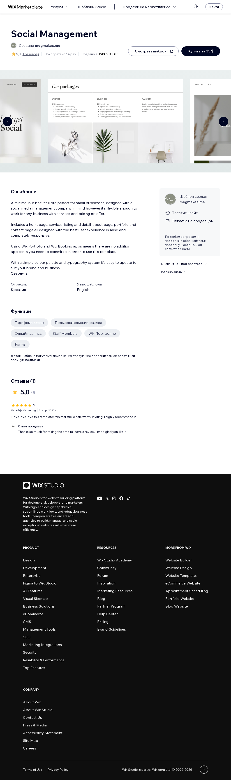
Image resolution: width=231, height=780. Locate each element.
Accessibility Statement (42, 733)
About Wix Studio (38, 709)
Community (107, 568)
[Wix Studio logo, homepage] (44, 486)
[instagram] (114, 498)
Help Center (107, 614)
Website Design (178, 568)
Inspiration (106, 583)
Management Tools (39, 629)
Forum (102, 575)
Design (29, 560)
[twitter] (107, 498)
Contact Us (32, 717)
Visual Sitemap (35, 598)
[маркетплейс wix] (25, 6)
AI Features (32, 591)
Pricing (103, 621)
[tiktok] (128, 498)
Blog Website (176, 606)
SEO (26, 637)
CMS (27, 621)
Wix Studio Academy (114, 560)
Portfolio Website (179, 598)
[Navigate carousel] (7, 121)
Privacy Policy (58, 770)
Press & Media (35, 725)
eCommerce (33, 614)
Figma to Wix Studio (39, 583)
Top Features (34, 667)
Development (34, 568)
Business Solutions (39, 606)
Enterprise (32, 575)
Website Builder (178, 560)
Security (30, 652)
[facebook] (121, 498)
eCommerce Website (182, 583)
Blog (101, 598)
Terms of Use (32, 770)
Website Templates (181, 575)
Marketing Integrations (42, 644)
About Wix (32, 702)
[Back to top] (204, 770)
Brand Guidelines (111, 629)
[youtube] (99, 498)
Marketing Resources (115, 591)
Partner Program (111, 606)
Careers (29, 748)
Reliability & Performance (44, 660)
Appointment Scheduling (186, 591)
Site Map (30, 740)
